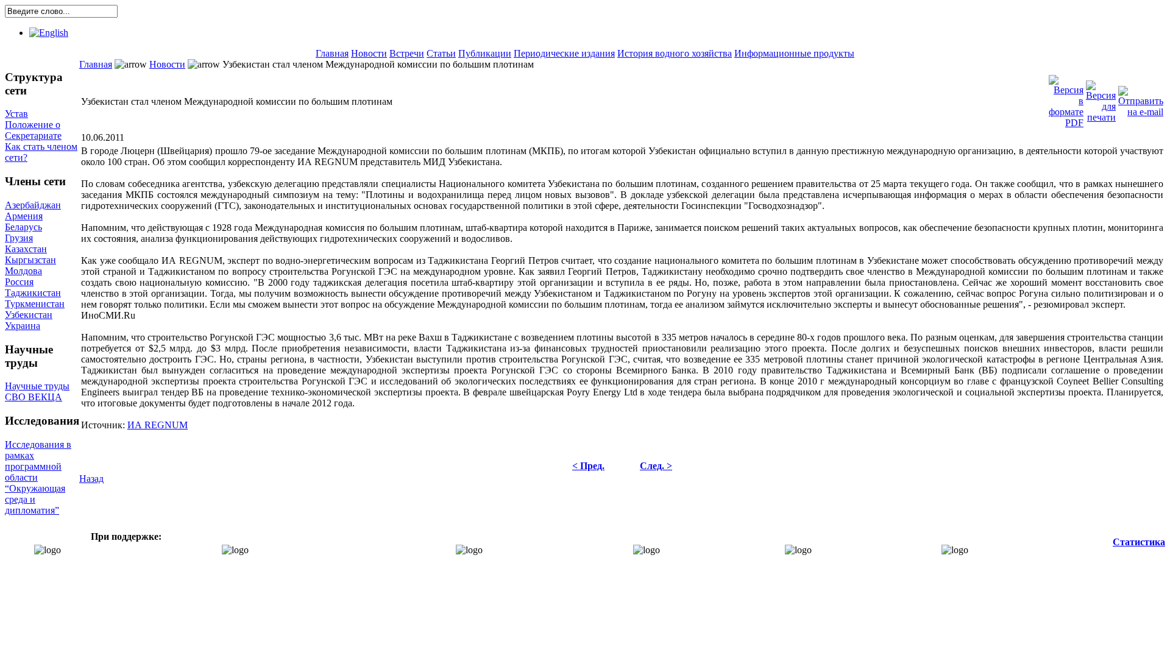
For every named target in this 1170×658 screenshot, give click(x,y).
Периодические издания (564, 53)
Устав (16, 113)
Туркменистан (35, 304)
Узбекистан (28, 315)
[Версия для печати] (1101, 98)
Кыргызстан (30, 260)
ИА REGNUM (157, 425)
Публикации (484, 53)
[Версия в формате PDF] (1066, 98)
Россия (19, 282)
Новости (369, 53)
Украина (22, 325)
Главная (332, 53)
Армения (24, 216)
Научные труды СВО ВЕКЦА (37, 391)
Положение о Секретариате (33, 130)
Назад (91, 478)
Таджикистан (33, 293)
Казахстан (26, 249)
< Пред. (588, 466)
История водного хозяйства (674, 53)
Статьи (441, 53)
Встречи (406, 53)
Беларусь (23, 227)
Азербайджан (33, 205)
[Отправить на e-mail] (1140, 98)
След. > (656, 466)
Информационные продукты (794, 53)
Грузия (19, 238)
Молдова (23, 271)
